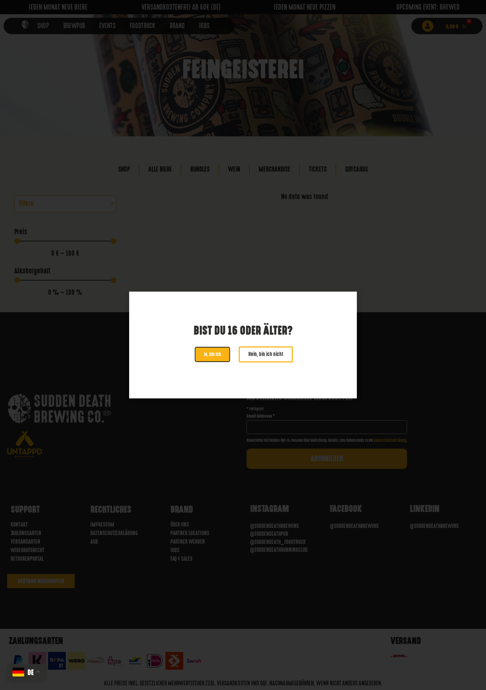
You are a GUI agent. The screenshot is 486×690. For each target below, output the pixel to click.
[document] (243, 345)
